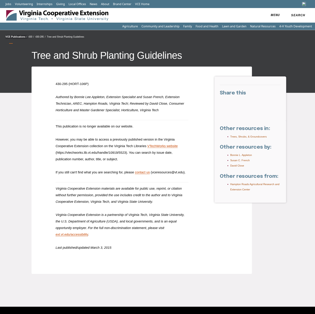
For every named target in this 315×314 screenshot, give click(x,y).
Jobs (8, 4)
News (93, 4)
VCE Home (142, 4)
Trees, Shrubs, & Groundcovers (248, 136)
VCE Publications (16, 36)
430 (31, 36)
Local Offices (77, 4)
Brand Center (122, 4)
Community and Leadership (160, 26)
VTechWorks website (162, 146)
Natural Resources (263, 26)
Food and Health (207, 26)
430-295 (40, 36)
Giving (60, 4)
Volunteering (24, 4)
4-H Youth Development (295, 26)
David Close (237, 165)
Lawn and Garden (234, 26)
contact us (142, 172)
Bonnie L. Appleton (241, 155)
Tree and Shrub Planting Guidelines (65, 36)
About (105, 4)
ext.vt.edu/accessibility (72, 234)
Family (187, 26)
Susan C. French (240, 160)
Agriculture (130, 26)
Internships (44, 4)
